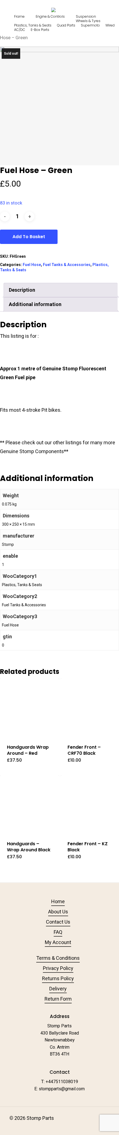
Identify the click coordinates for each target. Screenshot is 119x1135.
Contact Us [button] (58, 922)
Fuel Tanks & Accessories (66, 264)
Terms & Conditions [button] (58, 958)
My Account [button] (58, 942)
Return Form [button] (58, 999)
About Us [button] (58, 912)
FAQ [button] (58, 932)
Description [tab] (22, 290)
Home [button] (58, 901)
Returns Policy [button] (58, 978)
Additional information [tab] (35, 304)
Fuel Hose (32, 264)
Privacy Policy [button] (58, 968)
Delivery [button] (58, 989)
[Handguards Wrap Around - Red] (29, 707)
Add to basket (28, 236)
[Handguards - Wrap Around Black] (29, 804)
